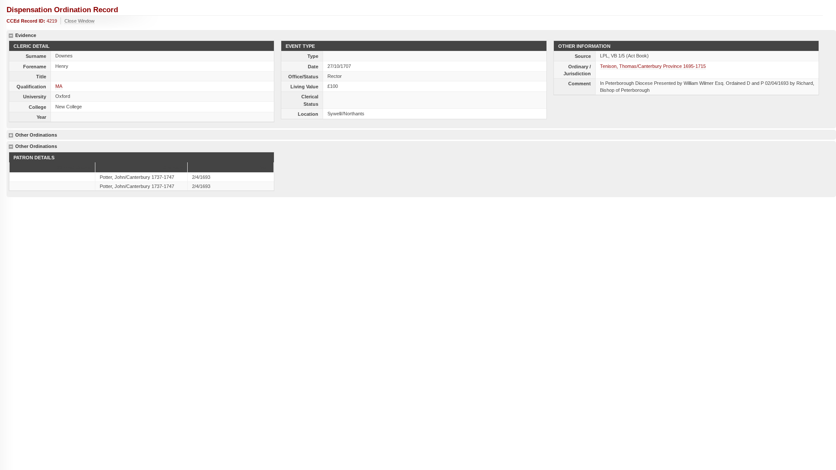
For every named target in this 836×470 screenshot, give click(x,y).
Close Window (79, 21)
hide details (11, 36)
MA (58, 86)
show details (11, 135)
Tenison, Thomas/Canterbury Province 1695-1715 (653, 66)
